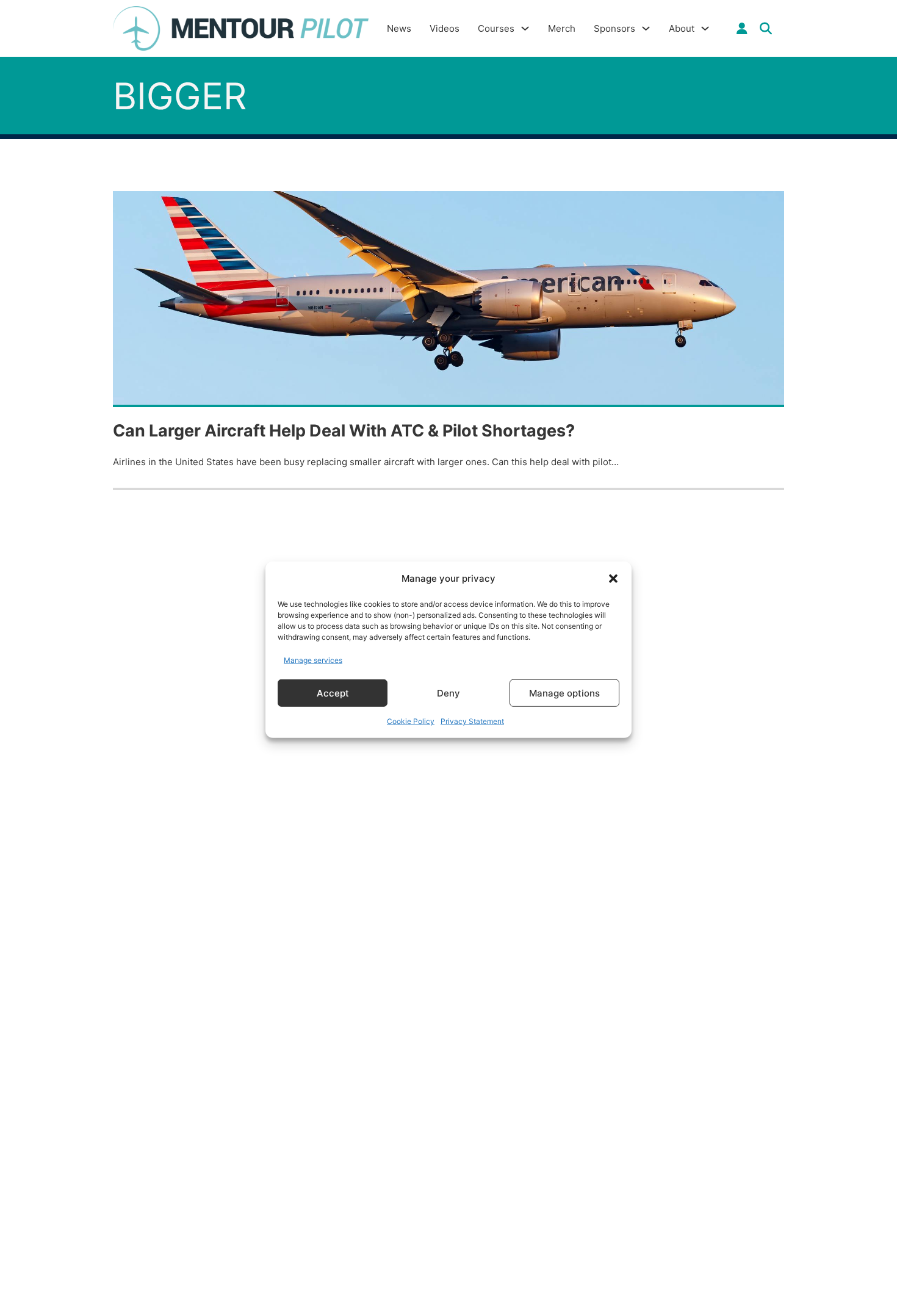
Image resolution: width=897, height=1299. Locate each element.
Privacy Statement (472, 721)
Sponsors (614, 28)
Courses (496, 28)
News (399, 28)
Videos (444, 28)
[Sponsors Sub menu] (645, 28)
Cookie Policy (410, 721)
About (681, 28)
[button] (613, 579)
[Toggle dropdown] (742, 29)
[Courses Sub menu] (525, 28)
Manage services (313, 659)
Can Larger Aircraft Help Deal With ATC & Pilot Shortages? (344, 431)
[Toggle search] (766, 28)
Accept (333, 692)
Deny (448, 692)
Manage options (564, 692)
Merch (561, 28)
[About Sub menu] (705, 28)
